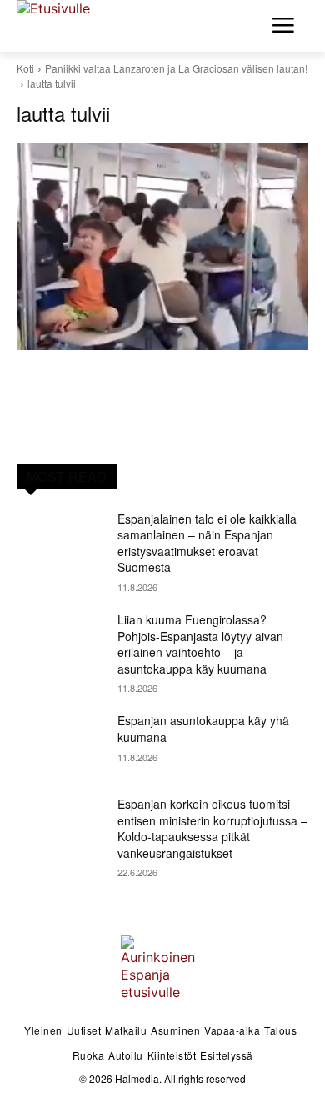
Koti (25, 68)
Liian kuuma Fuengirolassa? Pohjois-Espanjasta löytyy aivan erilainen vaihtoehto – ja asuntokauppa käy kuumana (200, 644)
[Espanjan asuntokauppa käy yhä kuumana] (60, 744)
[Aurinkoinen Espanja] (67, 23)
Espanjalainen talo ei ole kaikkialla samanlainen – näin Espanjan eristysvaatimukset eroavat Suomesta (207, 543)
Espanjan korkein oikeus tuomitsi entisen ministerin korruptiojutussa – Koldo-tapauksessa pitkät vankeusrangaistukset (213, 828)
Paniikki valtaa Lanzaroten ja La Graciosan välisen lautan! (176, 68)
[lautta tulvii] (162, 246)
